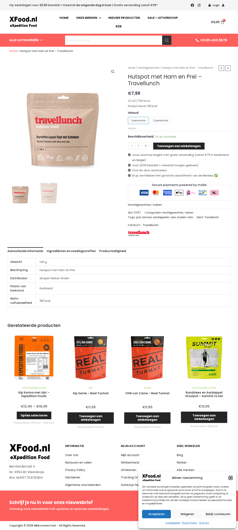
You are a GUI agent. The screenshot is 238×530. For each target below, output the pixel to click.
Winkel (181, 462)
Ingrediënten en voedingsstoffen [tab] (71, 251)
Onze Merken (86, 18)
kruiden (181, 217)
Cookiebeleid (172, 522)
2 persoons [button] (160, 120)
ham (190, 217)
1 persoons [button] (138, 120)
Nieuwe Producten (124, 18)
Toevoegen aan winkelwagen (179, 146)
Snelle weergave (33, 381)
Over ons (204, 522)
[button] (230, 478)
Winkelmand (130, 462)
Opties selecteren (34, 415)
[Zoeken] (166, 40)
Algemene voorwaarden (83, 485)
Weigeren (187, 514)
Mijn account (130, 455)
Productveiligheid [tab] (112, 251)
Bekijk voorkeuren (218, 514)
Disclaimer (73, 477)
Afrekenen (128, 470)
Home (64, 18)
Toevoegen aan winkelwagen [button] (90, 418)
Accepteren (156, 514)
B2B (119, 26)
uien (173, 217)
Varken (157, 205)
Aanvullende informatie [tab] (25, 251)
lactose (147, 217)
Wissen (132, 128)
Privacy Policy (189, 522)
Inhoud (133, 113)
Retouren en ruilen (78, 462)
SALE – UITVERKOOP (162, 18)
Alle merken (185, 470)
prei (138, 217)
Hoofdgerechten (149, 68)
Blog (180, 455)
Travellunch (211, 217)
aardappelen (161, 217)
